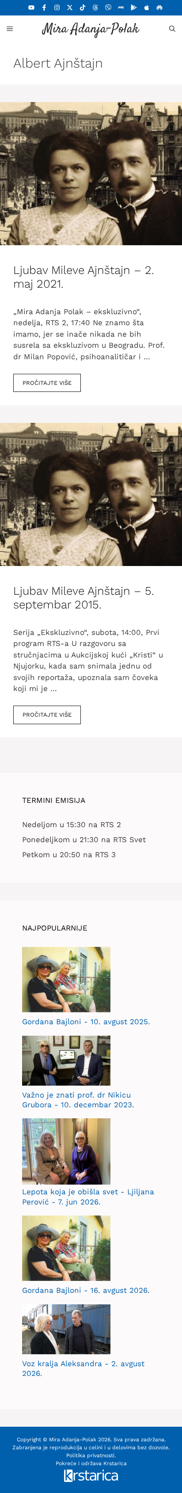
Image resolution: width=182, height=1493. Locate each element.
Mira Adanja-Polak (91, 29)
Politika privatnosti (90, 1455)
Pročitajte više (47, 383)
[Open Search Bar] (172, 28)
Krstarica (115, 1463)
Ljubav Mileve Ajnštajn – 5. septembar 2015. (83, 597)
